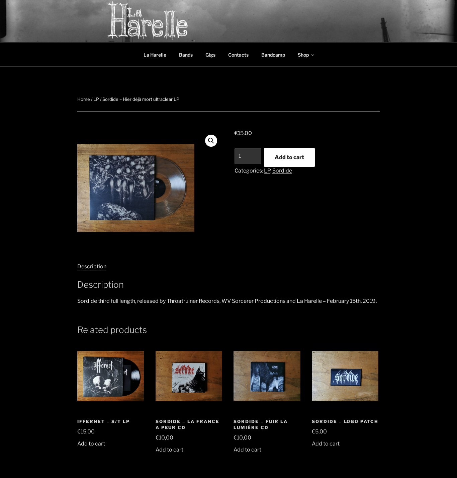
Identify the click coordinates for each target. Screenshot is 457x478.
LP (96, 99)
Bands (186, 55)
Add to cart (289, 157)
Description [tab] (91, 266)
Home (83, 99)
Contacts (238, 55)
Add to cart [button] (91, 443)
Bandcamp (273, 55)
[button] (211, 141)
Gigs (210, 55)
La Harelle (155, 55)
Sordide (282, 170)
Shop (303, 55)
